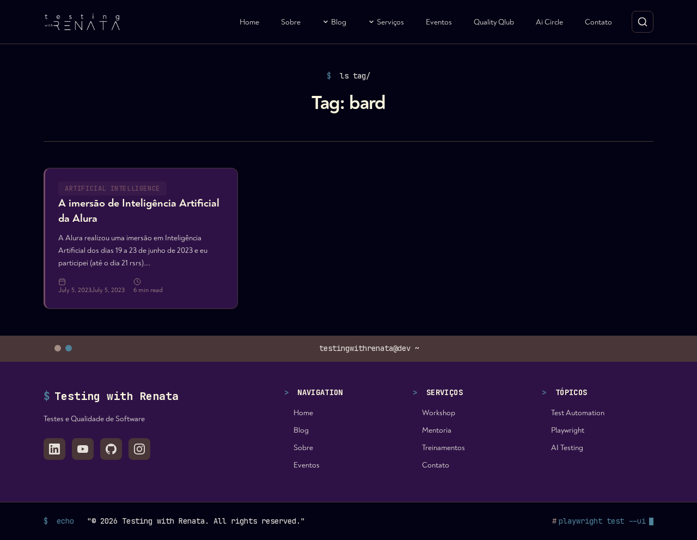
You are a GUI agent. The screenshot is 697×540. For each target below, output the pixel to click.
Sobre (291, 22)
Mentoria (436, 430)
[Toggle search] (642, 22)
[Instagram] (139, 449)
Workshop (438, 412)
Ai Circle (549, 22)
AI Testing (567, 447)
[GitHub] (111, 449)
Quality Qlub (494, 22)
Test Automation (577, 412)
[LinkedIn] (54, 449)
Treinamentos (443, 447)
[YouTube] (83, 449)
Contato (598, 22)
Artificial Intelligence (112, 188)
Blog (338, 22)
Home (249, 22)
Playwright (567, 430)
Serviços (390, 22)
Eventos (439, 22)
